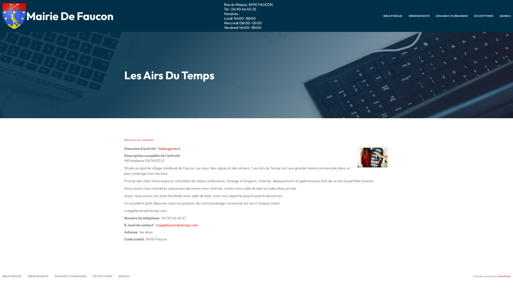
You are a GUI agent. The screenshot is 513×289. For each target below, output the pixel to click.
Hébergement (169, 148)
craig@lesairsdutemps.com (177, 225)
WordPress (504, 276)
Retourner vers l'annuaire (138, 139)
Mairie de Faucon (69, 16)
